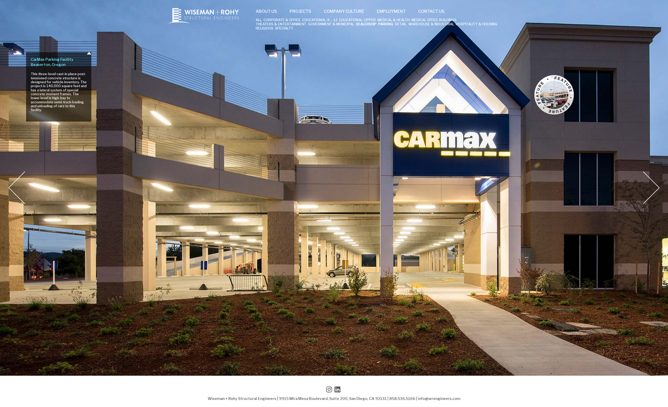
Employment (391, 11)
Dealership (366, 24)
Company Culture (344, 11)
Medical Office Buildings (434, 20)
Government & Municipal (331, 24)
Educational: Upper (357, 20)
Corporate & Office (282, 20)
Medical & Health (394, 20)
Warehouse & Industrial (431, 24)
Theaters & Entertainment (281, 24)
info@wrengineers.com (439, 398)
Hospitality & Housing (476, 24)
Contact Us (431, 11)
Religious (264, 28)
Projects (300, 11)
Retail (401, 24)
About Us (266, 11)
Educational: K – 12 (319, 20)
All (259, 20)
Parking (385, 24)
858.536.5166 (402, 398)
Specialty (284, 28)
